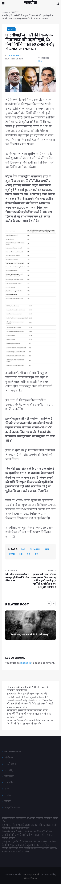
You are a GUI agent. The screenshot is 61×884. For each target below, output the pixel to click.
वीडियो (7, 801)
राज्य (6, 788)
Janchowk (13, 55)
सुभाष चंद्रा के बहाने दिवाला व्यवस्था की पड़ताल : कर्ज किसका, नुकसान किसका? (28, 695)
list (47, 549)
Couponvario (32, 874)
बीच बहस (9, 776)
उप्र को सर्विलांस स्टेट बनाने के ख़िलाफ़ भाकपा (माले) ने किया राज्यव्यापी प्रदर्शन (30, 722)
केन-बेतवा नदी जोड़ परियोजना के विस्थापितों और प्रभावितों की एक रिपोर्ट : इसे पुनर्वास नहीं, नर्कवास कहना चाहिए (30, 704)
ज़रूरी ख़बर (10, 763)
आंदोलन (8, 757)
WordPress (30, 878)
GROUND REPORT (13, 751)
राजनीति (11, 29)
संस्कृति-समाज (12, 807)
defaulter (35, 549)
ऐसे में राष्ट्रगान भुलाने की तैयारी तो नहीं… (30, 634)
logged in (25, 663)
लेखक (7, 795)
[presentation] (49, 603)
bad (23, 549)
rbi (21, 554)
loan (12, 554)
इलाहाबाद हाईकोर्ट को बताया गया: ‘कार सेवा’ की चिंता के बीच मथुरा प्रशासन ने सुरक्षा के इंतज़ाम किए (29, 714)
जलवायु (8, 770)
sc (36, 554)
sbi (28, 554)
